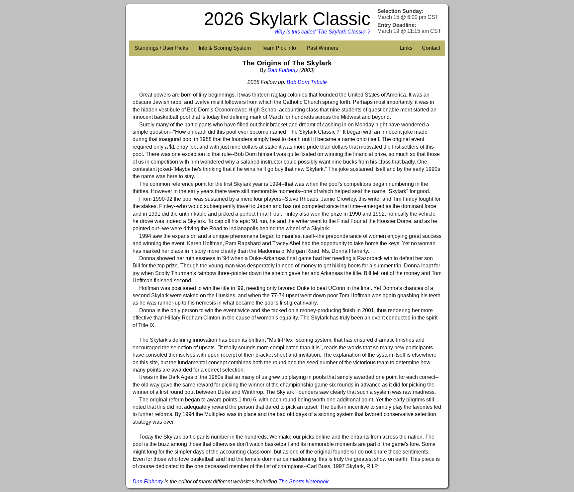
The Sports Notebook (303, 481)
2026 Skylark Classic (287, 19)
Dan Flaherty (282, 70)
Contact (431, 48)
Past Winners (322, 48)
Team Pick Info (278, 48)
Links (406, 48)
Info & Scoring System (225, 48)
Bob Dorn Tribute (307, 82)
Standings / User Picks (161, 48)
